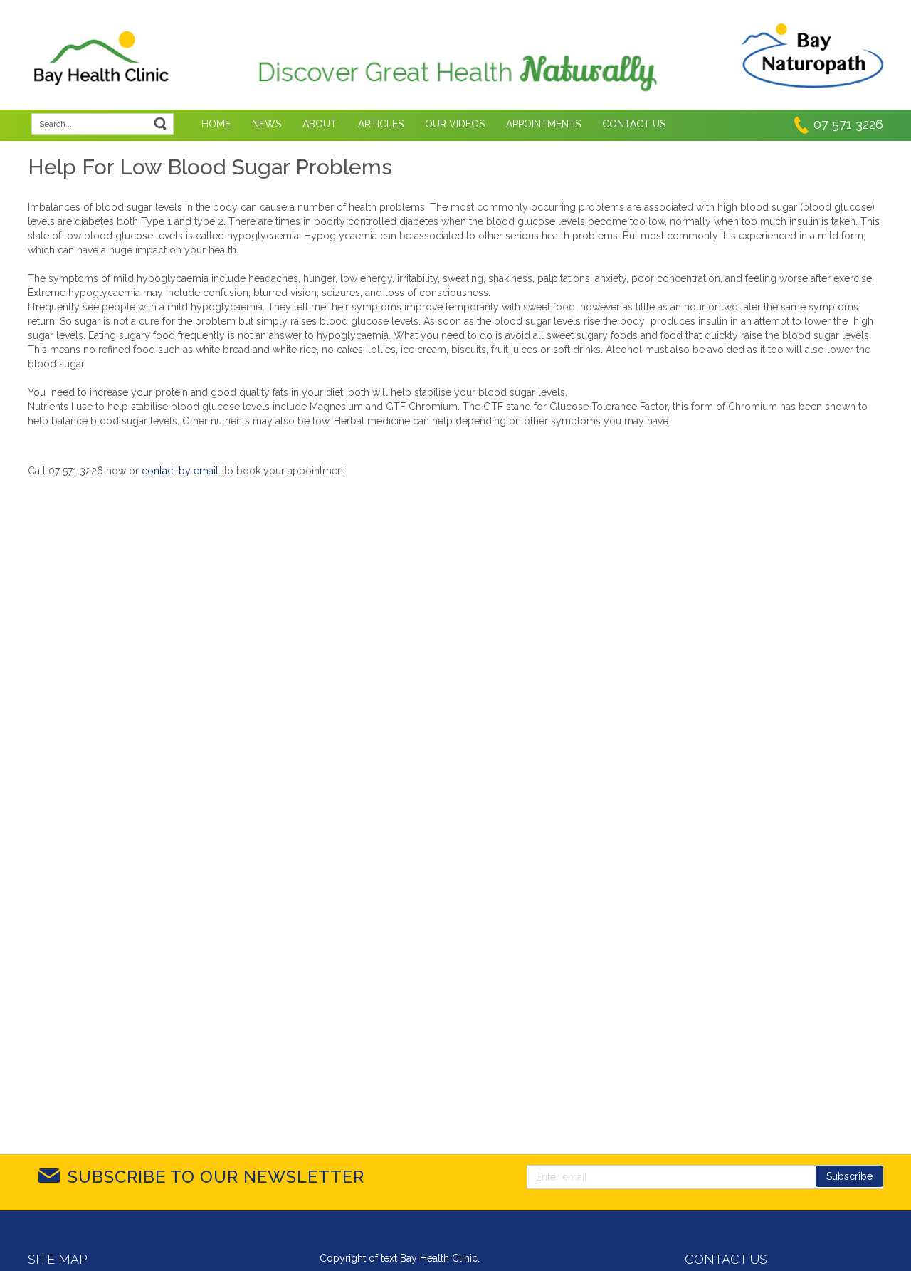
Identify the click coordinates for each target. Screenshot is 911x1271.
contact (159, 470)
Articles (381, 124)
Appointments (543, 124)
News (266, 124)
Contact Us (633, 124)
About (319, 124)
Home (216, 124)
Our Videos (455, 124)
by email (198, 470)
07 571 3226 (848, 124)
